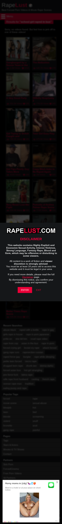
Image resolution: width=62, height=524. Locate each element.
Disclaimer (27, 277)
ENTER (25, 290)
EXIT (38, 290)
